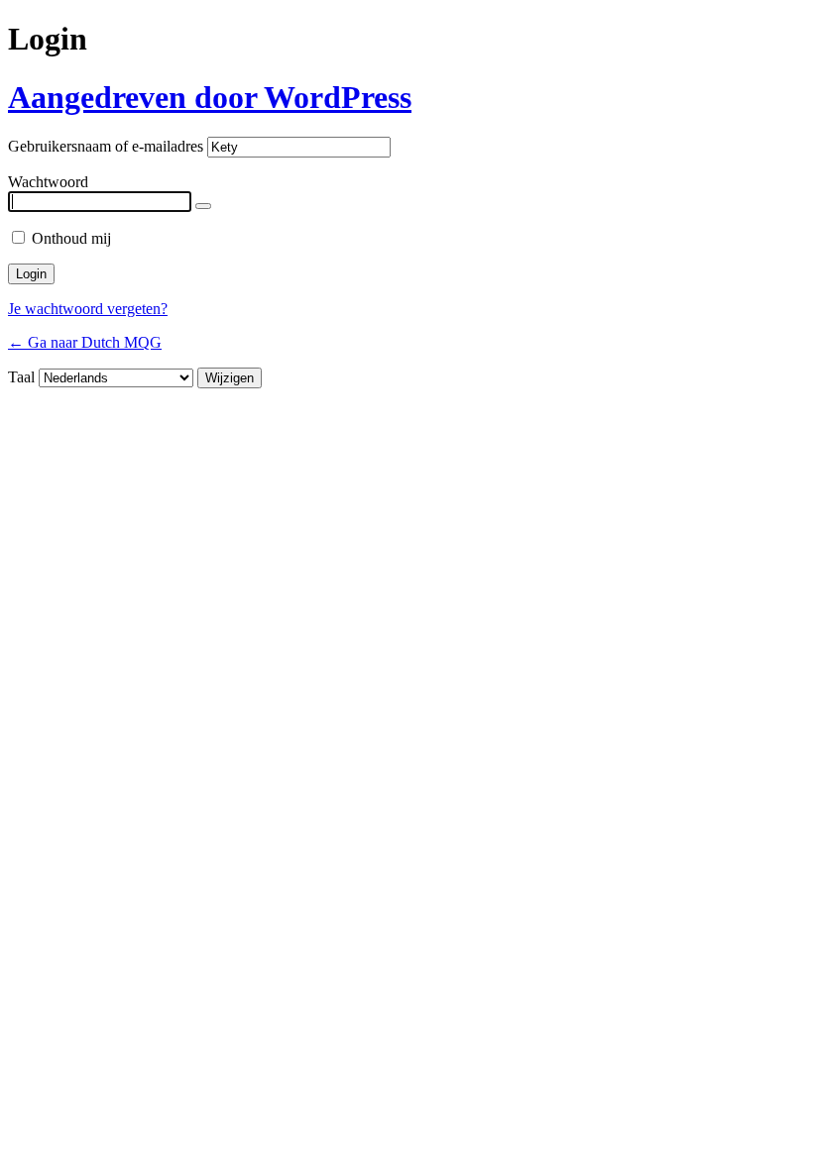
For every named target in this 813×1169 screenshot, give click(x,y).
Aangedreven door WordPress (209, 97)
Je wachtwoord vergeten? (88, 308)
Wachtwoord (48, 181)
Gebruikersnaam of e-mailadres (105, 146)
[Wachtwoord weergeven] (203, 206)
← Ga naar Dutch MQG (85, 342)
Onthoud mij (71, 238)
